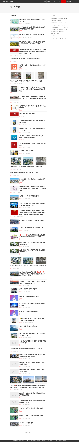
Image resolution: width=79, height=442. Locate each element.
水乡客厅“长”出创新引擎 (26, 423)
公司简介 (31, 440)
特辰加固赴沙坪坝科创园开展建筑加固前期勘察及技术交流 (26, 81)
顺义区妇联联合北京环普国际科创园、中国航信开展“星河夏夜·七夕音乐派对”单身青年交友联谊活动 (32, 188)
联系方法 (34, 440)
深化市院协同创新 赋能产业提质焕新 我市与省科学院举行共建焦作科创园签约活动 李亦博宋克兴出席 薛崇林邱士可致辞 (32, 51)
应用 (7, 1)
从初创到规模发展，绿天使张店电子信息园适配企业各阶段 (26, 166)
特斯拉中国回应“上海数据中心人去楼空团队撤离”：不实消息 (60, 38)
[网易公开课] (48, 1)
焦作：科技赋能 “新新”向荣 (27, 113)
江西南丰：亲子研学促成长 (26, 151)
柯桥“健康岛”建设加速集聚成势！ (28, 326)
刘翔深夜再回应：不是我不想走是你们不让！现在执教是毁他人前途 (60, 18)
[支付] (56, 1)
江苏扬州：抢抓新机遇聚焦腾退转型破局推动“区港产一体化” (26, 348)
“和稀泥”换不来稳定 (55, 33)
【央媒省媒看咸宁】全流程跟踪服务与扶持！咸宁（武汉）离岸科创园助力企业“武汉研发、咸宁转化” (32, 89)
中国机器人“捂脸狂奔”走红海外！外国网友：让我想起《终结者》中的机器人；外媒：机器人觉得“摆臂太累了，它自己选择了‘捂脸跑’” (60, 27)
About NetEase (26, 440)
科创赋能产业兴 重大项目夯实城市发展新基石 (31, 220)
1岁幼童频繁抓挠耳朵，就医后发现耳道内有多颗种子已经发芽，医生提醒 (60, 25)
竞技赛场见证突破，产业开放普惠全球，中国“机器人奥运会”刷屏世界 (60, 22)
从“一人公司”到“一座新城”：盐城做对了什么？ (32, 227)
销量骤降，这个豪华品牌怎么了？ (57, 35)
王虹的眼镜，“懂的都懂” (56, 20)
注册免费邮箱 (68, 1)
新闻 (20, 124)
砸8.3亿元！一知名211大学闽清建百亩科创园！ (32, 34)
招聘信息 (38, 440)
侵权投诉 (64, 440)
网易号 (21, 23)
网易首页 (3, 1)
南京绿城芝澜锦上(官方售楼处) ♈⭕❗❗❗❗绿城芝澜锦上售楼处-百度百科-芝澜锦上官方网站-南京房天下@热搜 (32, 273)
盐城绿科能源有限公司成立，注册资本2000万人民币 (24, 172)
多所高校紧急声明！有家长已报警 (57, 31)
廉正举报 (60, 440)
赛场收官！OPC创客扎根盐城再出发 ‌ (29, 311)
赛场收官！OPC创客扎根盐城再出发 (29, 296)
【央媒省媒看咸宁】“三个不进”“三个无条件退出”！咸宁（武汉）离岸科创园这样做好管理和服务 (32, 98)
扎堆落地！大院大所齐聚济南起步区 (29, 196)
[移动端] (44, 1)
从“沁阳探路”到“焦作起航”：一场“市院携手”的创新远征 (25, 59)
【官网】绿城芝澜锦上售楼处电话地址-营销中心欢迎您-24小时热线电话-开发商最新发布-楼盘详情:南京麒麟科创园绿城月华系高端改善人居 (32, 212)
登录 (63, 1)
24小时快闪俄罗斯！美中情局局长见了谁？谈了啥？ (60, 29)
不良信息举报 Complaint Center (53, 440)
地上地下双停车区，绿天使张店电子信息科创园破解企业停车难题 (28, 265)
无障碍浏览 (11, 1)
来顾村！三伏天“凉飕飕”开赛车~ (28, 289)
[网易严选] (53, 1)
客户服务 (42, 440)
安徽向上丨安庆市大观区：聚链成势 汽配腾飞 (31, 408)
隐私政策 (45, 440)
